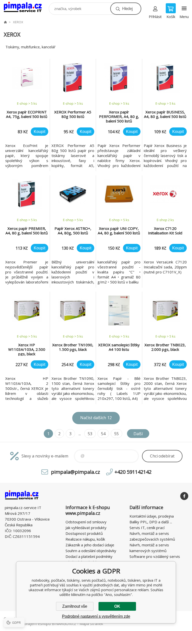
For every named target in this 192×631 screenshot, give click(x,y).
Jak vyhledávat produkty (86, 527)
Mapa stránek (91, 623)
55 (116, 433)
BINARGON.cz (64, 623)
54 (103, 433)
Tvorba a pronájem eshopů (27, 623)
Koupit (39, 131)
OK (117, 606)
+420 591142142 (133, 471)
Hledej (127, 8)
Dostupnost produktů (84, 533)
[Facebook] (184, 496)
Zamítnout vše (74, 606)
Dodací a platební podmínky (89, 556)
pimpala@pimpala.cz (75, 471)
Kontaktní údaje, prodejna (152, 516)
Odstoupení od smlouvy (86, 521)
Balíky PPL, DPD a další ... (151, 521)
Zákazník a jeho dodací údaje (90, 544)
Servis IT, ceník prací (147, 527)
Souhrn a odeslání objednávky (91, 550)
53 (90, 433)
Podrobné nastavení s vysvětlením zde (96, 616)
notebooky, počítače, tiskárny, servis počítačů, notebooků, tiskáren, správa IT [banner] (26, 7)
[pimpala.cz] (5, 22)
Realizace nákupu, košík (85, 539)
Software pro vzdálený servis (155, 556)
